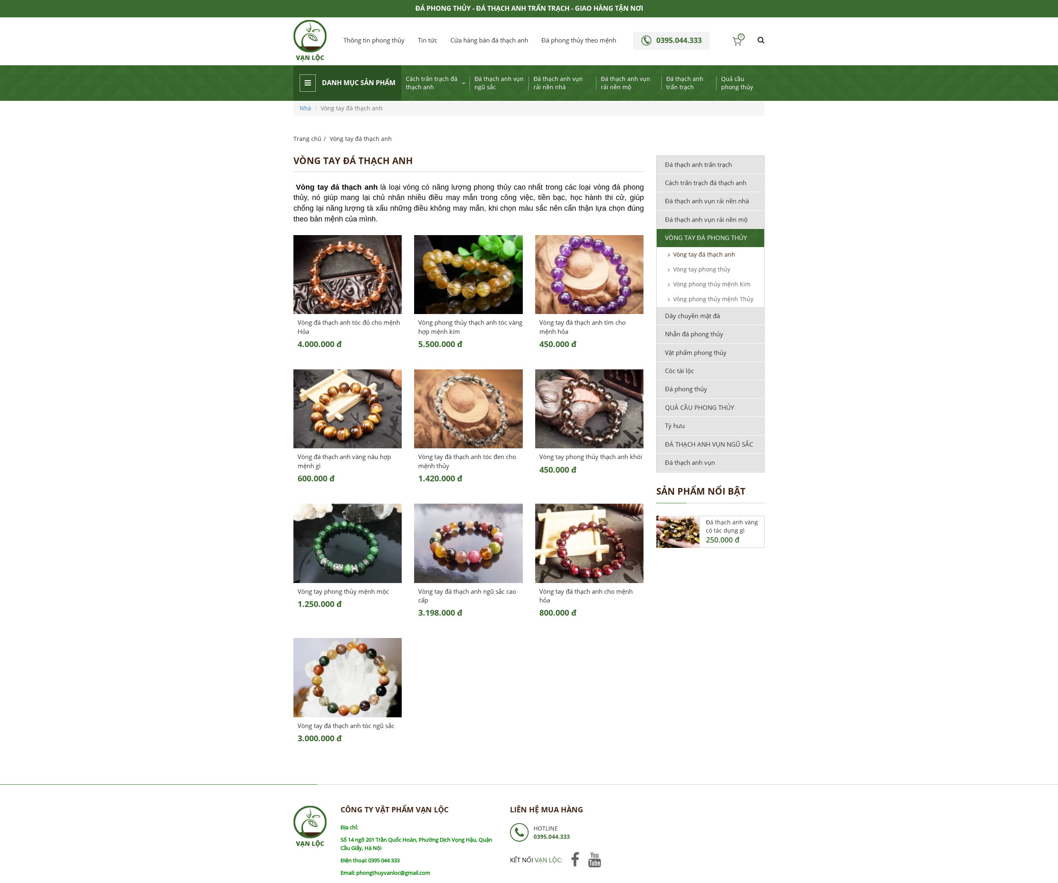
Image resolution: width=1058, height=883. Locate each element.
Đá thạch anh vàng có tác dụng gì (732, 526)
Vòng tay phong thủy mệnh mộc (343, 591)
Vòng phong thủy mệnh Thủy (713, 299)
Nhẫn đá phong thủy (694, 334)
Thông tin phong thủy (374, 40)
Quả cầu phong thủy (737, 83)
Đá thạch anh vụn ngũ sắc (499, 83)
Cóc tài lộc (679, 371)
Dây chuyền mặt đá (692, 316)
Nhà (305, 108)
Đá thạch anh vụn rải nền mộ (625, 83)
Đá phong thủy (686, 389)
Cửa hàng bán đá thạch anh (489, 40)
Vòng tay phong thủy (701, 269)
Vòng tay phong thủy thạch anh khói (590, 456)
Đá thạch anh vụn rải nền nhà (558, 83)
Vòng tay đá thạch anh (704, 254)
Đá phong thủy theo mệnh (578, 40)
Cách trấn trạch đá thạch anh (432, 83)
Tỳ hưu (675, 425)
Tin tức (427, 40)
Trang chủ (307, 139)
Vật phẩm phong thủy (696, 352)
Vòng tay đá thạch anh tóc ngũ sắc (346, 725)
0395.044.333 (679, 40)
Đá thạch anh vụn (690, 462)
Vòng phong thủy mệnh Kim (712, 284)
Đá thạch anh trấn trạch (684, 83)
